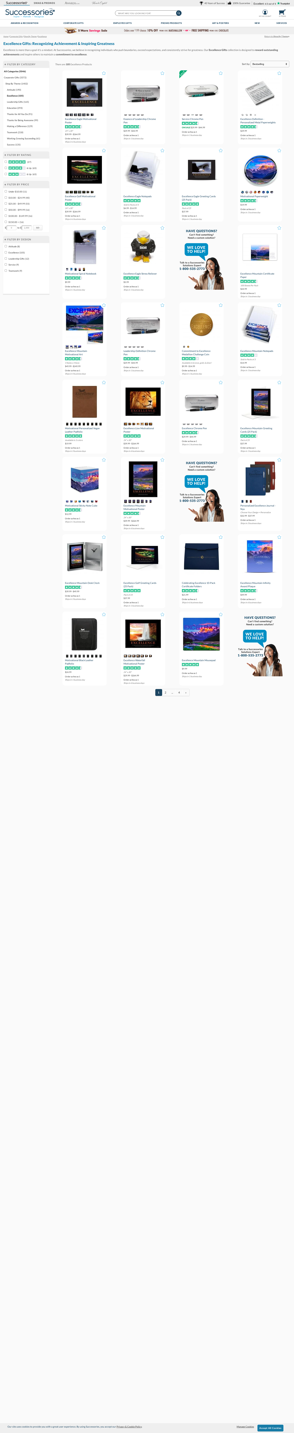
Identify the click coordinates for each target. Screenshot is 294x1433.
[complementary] (147, 30)
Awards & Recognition (24, 23)
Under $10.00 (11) (18, 191)
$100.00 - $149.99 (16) (20, 216)
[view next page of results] (186, 692)
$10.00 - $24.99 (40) (19, 197)
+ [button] (5, 64)
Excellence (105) (15, 96)
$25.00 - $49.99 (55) (19, 204)
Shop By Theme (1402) (16, 83)
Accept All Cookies (270, 1428)
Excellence (76, 64)
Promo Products (171, 23)
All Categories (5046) (15, 71)
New (257, 23)
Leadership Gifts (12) (19, 258)
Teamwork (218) (15, 132)
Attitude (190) (14, 89)
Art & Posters (220, 23)
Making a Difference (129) (20, 126)
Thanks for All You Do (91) (19, 114)
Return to (276, 36)
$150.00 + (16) (16, 222)
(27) (28, 162)
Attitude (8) (14, 246)
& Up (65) (31, 168)
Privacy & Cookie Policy (129, 1426)
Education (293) (15, 108)
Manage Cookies (245, 1426)
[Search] (179, 13)
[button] (17, 3)
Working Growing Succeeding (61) (23, 138)
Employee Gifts (122, 23)
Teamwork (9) (15, 270)
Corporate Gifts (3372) (15, 77)
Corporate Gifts (73, 23)
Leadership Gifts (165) (18, 101)
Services (281, 23)
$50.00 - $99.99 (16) (19, 209)
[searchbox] (148, 13)
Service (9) (14, 264)
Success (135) (14, 144)
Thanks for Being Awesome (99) (22, 120)
